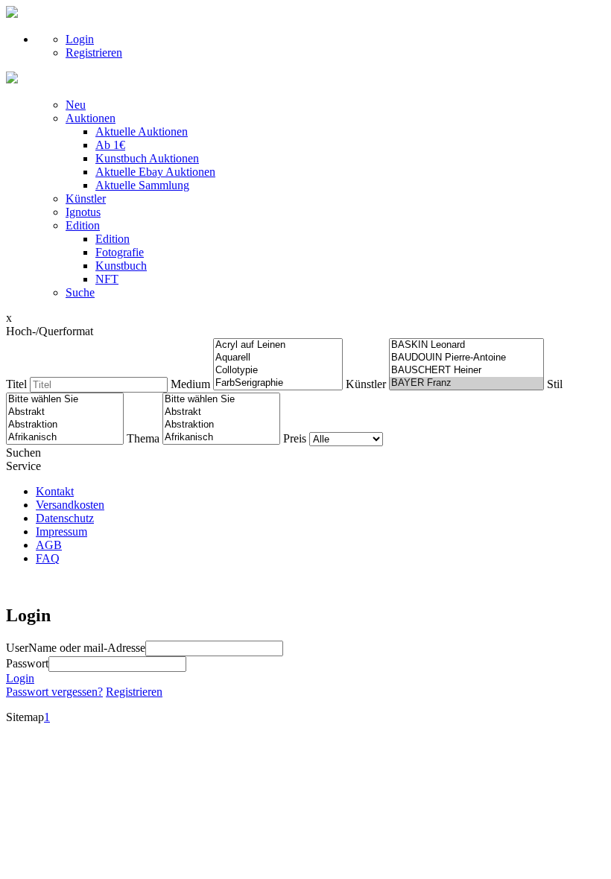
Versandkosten (70, 504)
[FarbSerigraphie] (278, 383)
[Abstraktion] (65, 425)
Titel (16, 384)
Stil (555, 384)
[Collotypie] (278, 370)
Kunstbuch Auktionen (147, 158)
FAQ (48, 558)
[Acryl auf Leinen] (278, 345)
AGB (49, 545)
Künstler (86, 198)
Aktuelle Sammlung (142, 185)
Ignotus (83, 212)
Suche (80, 292)
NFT (106, 279)
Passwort (27, 663)
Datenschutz (65, 518)
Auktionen (90, 118)
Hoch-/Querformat (49, 331)
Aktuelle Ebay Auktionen (155, 171)
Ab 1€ (110, 145)
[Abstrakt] (65, 412)
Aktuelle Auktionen (141, 131)
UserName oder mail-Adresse (75, 647)
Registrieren (94, 52)
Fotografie (119, 252)
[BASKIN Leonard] (466, 345)
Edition (83, 225)
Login (80, 39)
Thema (143, 438)
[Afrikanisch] (65, 437)
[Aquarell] (278, 358)
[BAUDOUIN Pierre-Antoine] (466, 358)
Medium (190, 384)
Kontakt (55, 491)
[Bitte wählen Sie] (65, 399)
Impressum (61, 531)
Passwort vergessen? (54, 691)
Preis (294, 438)
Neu (76, 104)
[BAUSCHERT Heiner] (466, 370)
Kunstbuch (121, 265)
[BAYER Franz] (466, 383)
